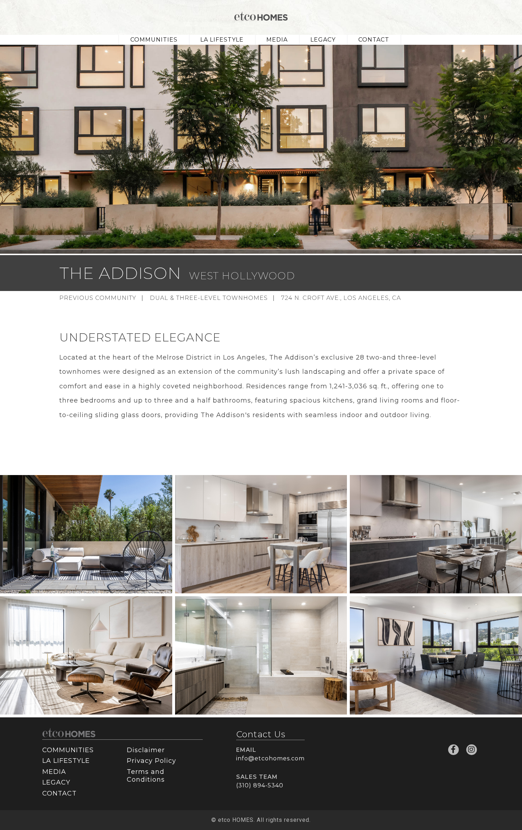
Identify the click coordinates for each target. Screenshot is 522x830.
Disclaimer (146, 750)
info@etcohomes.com (270, 758)
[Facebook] (453, 749)
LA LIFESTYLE (222, 39)
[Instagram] (471, 749)
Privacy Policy (151, 761)
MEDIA (277, 39)
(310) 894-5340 (259, 785)
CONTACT (373, 39)
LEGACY (323, 39)
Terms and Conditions (146, 776)
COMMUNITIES (154, 39)
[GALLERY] (86, 534)
